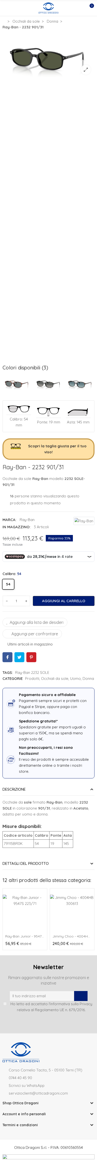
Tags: (7, 672)
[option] (48, 55)
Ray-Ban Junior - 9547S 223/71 (30, 936)
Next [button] (92, 920)
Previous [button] (5, 920)
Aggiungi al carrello (63, 600)
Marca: (9, 519)
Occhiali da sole (54, 678)
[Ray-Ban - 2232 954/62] (17, 383)
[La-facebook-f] (53, 1021)
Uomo (75, 678)
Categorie (12, 678)
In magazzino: (16, 527)
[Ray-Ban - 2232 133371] (48, 383)
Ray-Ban (27, 519)
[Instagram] (44, 1021)
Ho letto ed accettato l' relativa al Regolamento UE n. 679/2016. (51, 1006)
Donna (88, 678)
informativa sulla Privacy (71, 1003)
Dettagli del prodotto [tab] (25, 863)
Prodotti (32, 678)
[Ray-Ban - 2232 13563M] (80, 383)
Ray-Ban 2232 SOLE (32, 672)
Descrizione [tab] (14, 789)
